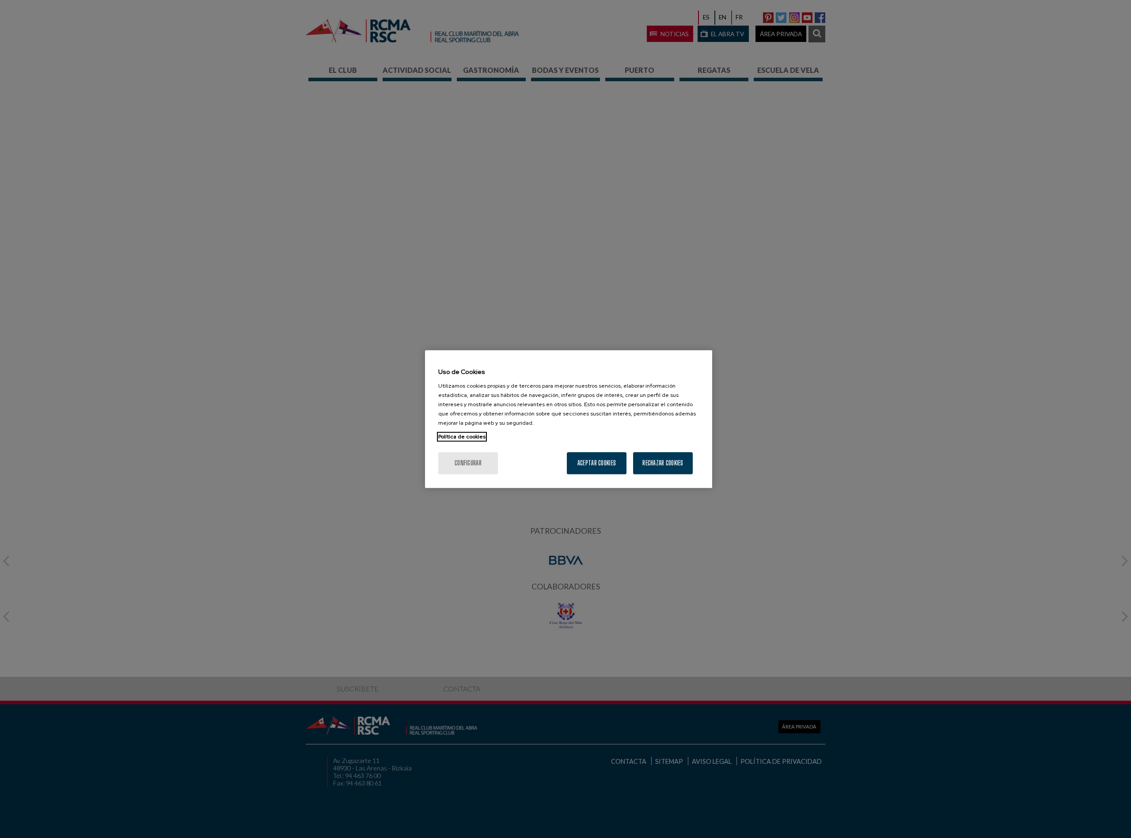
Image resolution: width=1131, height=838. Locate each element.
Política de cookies (462, 436)
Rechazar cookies (662, 463)
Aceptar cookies (596, 463)
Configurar (468, 463)
